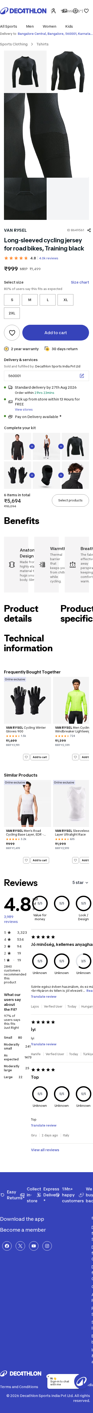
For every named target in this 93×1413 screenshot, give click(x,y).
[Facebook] (7, 1246)
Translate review (44, 996)
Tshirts (42, 44)
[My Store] (64, 11)
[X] (20, 1246)
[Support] (75, 11)
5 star (78, 882)
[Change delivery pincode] (82, 376)
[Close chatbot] (48, 1376)
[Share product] (89, 230)
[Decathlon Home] (23, 10)
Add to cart (40, 756)
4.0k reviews (48, 258)
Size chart (80, 282)
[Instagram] (47, 1246)
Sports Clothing (14, 44)
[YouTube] (33, 1246)
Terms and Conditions (19, 1387)
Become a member (23, 1230)
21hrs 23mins (44, 393)
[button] (10, 26)
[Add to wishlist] (12, 333)
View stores (24, 409)
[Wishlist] (86, 11)
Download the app (22, 1219)
